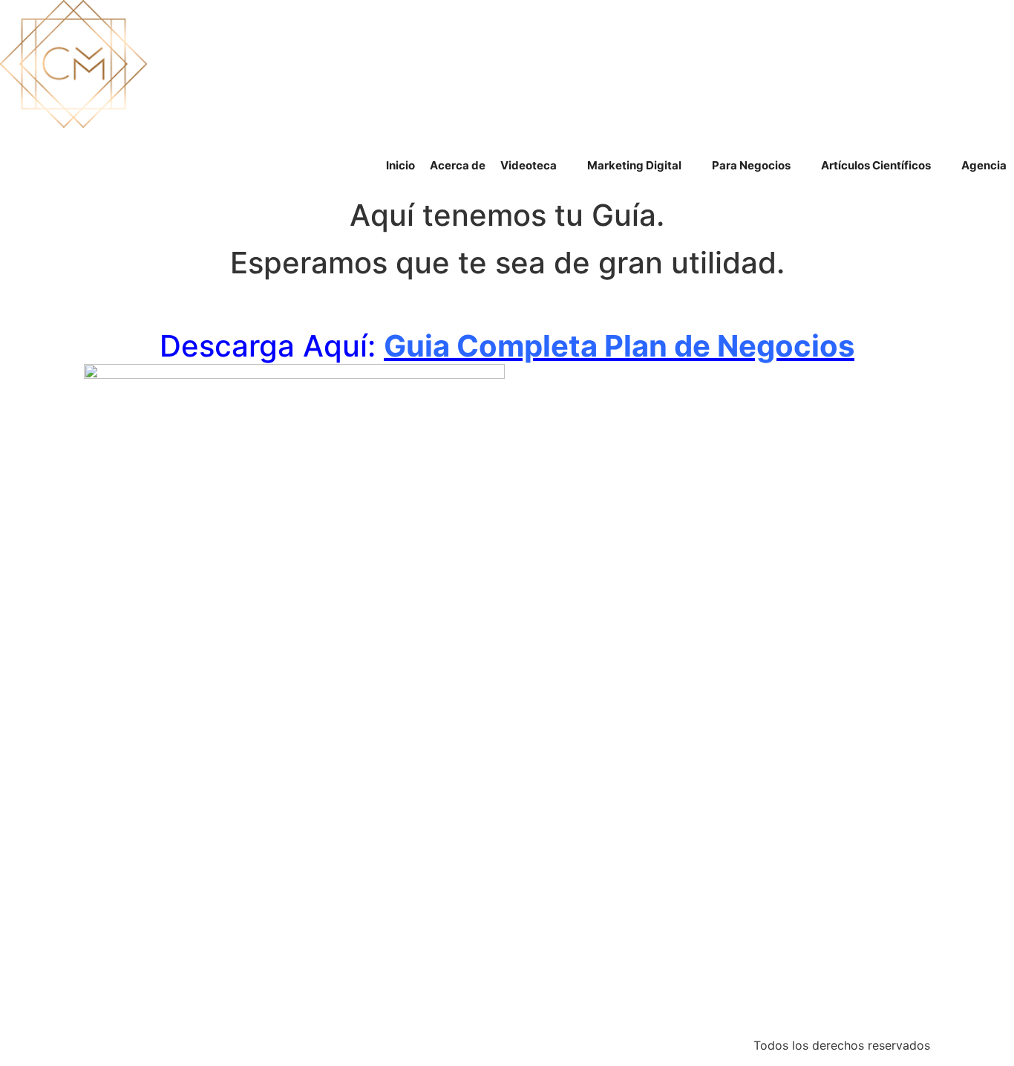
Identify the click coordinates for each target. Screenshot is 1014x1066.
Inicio (400, 165)
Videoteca (528, 165)
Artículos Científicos (876, 165)
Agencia (984, 165)
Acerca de (457, 165)
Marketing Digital (634, 165)
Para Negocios (751, 165)
